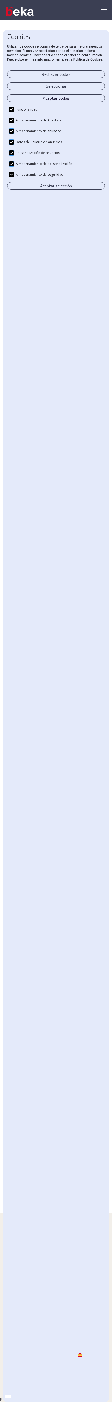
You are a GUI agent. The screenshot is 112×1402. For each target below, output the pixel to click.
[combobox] (8, 1396)
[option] (13, 1397)
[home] (20, 11)
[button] (104, 10)
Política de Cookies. (88, 59)
